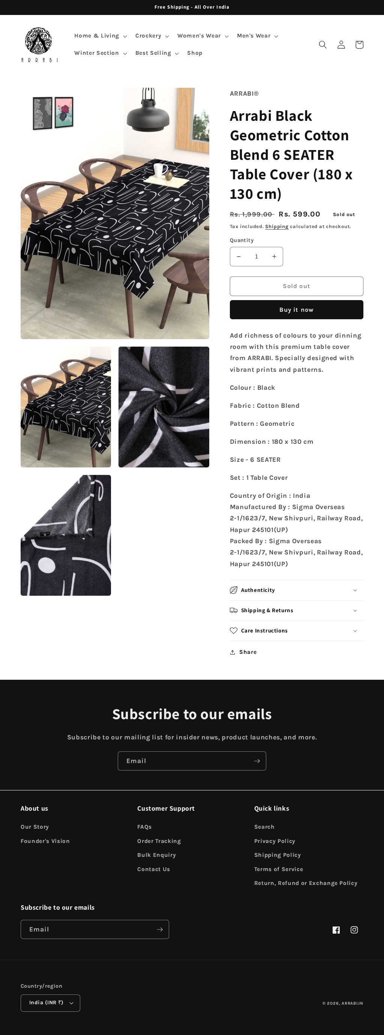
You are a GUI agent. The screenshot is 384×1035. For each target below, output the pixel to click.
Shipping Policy (277, 855)
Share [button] (247, 652)
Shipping (276, 226)
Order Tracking (159, 841)
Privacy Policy (275, 841)
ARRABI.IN (352, 1003)
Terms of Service (278, 869)
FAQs (144, 826)
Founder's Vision (45, 841)
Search (264, 826)
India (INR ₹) (46, 1002)
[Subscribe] (257, 761)
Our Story (35, 826)
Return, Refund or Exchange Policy (306, 883)
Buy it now (296, 309)
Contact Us (153, 869)
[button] (99, 36)
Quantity (242, 240)
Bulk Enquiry (156, 855)
